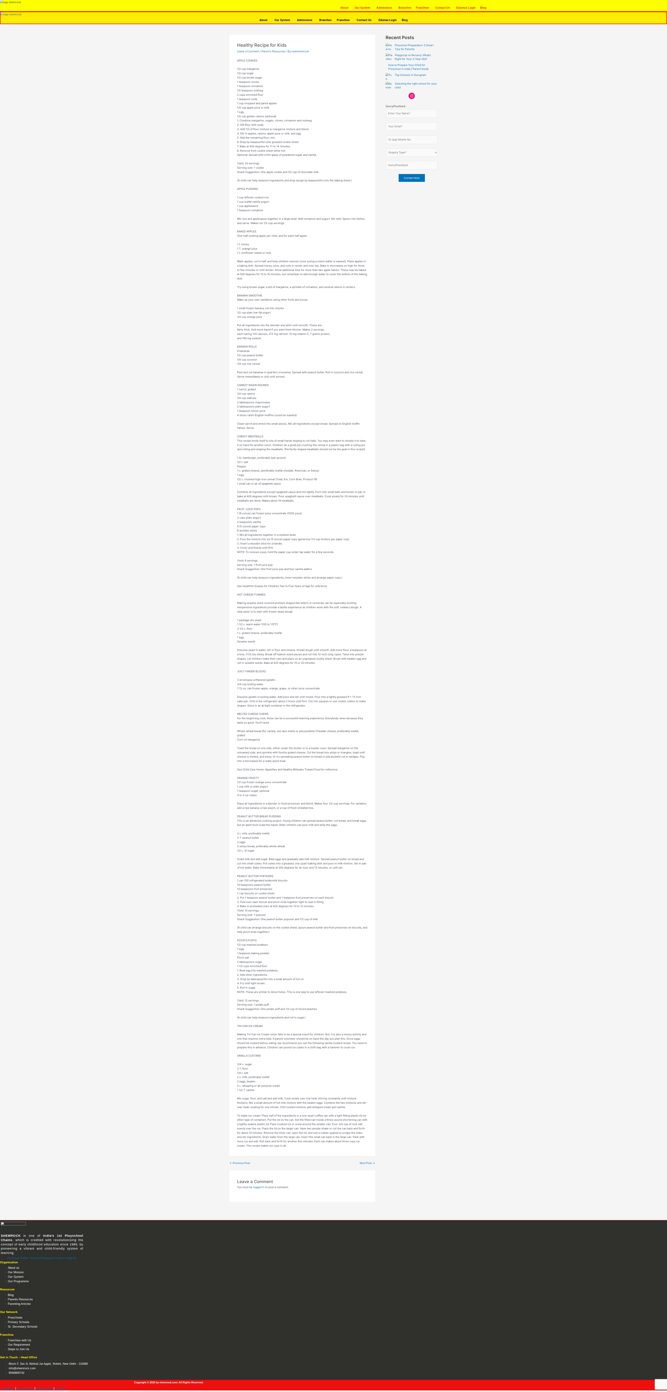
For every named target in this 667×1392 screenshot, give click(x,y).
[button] (345, 7)
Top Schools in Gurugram (410, 75)
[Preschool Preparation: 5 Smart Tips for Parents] (389, 46)
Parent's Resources (273, 51)
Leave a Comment (248, 51)
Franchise (422, 7)
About (344, 7)
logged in (259, 1187)
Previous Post (240, 1163)
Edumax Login (466, 7)
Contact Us (442, 7)
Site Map (60, 1388)
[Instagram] (412, 96)
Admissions (384, 7)
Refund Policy (44, 1388)
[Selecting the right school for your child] (389, 85)
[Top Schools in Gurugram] (389, 76)
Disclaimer (8, 1388)
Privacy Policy (25, 1388)
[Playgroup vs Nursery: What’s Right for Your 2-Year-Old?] (389, 56)
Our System (362, 7)
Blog (483, 7)
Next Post (367, 1163)
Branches (404, 7)
